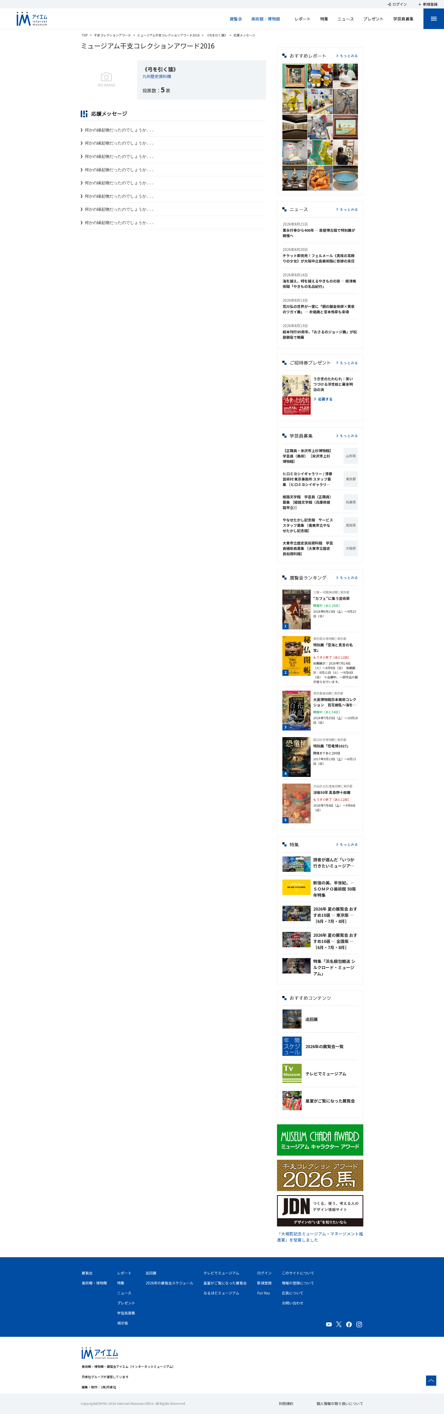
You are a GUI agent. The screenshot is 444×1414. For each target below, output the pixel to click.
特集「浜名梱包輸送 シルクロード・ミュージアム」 (334, 967)
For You (263, 1292)
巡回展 (312, 1019)
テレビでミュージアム (326, 1073)
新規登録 (264, 1282)
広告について (292, 1292)
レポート (302, 19)
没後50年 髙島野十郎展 (331, 792)
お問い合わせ (292, 1302)
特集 (324, 19)
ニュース (346, 19)
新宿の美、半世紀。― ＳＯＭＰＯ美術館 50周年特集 (334, 889)
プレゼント (373, 19)
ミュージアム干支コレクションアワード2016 (168, 35)
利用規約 (286, 1403)
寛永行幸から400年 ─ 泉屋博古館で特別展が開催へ (319, 233)
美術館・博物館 (265, 19)
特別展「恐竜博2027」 (331, 745)
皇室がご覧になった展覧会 (330, 1101)
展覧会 (236, 19)
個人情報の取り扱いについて (340, 1403)
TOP (85, 35)
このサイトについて (298, 1272)
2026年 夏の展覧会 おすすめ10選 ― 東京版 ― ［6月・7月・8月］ (335, 915)
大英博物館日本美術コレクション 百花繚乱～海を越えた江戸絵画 (334, 702)
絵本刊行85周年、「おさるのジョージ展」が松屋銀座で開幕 (320, 334)
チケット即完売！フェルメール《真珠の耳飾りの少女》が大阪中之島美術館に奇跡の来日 (319, 258)
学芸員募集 (403, 19)
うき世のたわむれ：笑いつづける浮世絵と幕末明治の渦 (333, 384)
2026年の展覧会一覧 (325, 1046)
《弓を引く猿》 (216, 35)
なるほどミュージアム (221, 1292)
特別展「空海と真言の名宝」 (333, 647)
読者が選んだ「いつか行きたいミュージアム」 (335, 862)
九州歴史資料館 (156, 76)
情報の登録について (298, 1282)
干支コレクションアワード (112, 35)
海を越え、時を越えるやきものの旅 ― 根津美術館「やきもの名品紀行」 (319, 283)
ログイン (264, 1272)
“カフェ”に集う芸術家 (331, 598)
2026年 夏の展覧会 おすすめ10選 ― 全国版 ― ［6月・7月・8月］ (335, 941)
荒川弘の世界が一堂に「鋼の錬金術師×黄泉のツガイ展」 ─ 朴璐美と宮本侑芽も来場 (319, 309)
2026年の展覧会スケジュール (169, 1282)
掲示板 (122, 1322)
